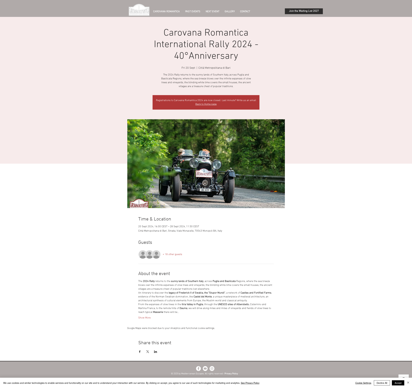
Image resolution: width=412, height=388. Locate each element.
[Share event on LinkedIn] (155, 351)
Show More (144, 317)
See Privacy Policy (250, 382)
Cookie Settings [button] (363, 382)
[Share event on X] (147, 351)
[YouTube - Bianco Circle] (205, 368)
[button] (212, 11)
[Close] (408, 382)
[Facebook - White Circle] (198, 368)
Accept (398, 382)
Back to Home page (206, 104)
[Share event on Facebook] (139, 351)
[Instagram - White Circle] (212, 368)
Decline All (382, 382)
